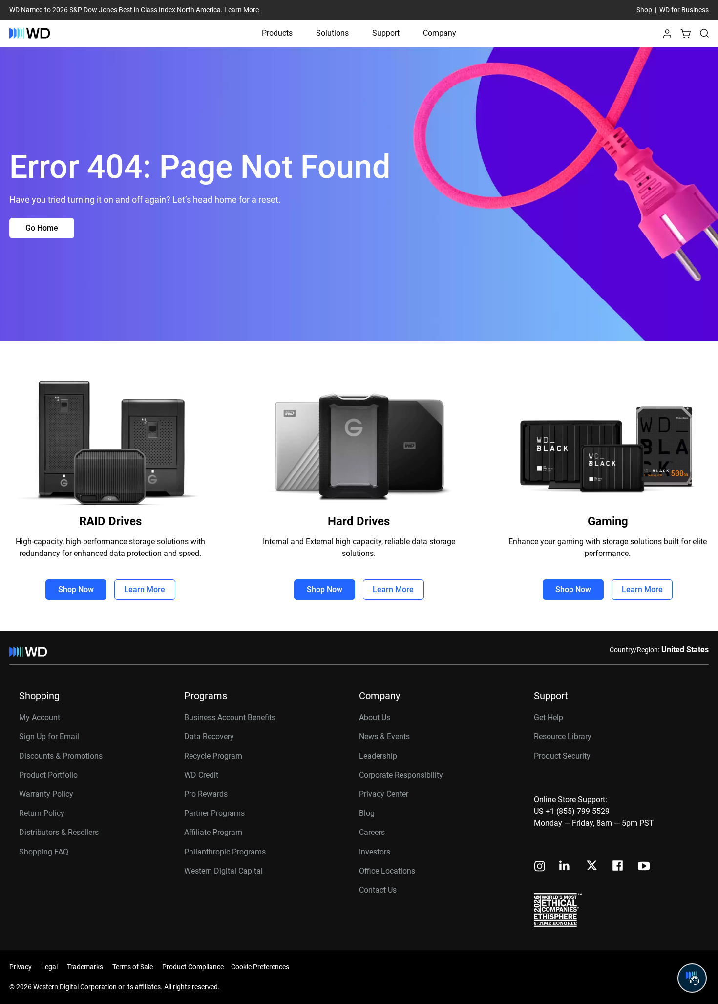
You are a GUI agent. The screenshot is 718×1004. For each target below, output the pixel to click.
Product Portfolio (48, 775)
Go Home (41, 228)
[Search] (704, 33)
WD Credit (201, 775)
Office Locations (387, 871)
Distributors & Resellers (59, 832)
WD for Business (684, 10)
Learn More (241, 10)
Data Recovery (209, 736)
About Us (374, 717)
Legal (49, 967)
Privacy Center (383, 794)
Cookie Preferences (260, 967)
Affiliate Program (213, 832)
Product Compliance (193, 967)
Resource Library (562, 736)
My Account (39, 717)
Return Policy (41, 813)
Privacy (20, 967)
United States (685, 649)
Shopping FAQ (43, 851)
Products (277, 33)
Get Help (548, 717)
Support (386, 33)
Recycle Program (213, 756)
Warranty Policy (46, 794)
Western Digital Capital (223, 871)
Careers (372, 832)
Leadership (378, 756)
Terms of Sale (132, 967)
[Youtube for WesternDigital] (644, 867)
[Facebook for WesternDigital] (618, 867)
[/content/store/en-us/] (29, 33)
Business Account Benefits (229, 717)
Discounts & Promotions (61, 756)
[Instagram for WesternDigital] (540, 867)
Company (439, 33)
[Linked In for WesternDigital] (565, 867)
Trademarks (85, 967)
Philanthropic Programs (225, 851)
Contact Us (378, 890)
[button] (667, 36)
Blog (367, 813)
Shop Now (76, 589)
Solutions (332, 33)
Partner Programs (214, 813)
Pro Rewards (206, 794)
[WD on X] (592, 866)
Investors (374, 851)
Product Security (562, 756)
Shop (644, 10)
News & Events (384, 736)
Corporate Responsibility (401, 775)
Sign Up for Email (49, 736)
